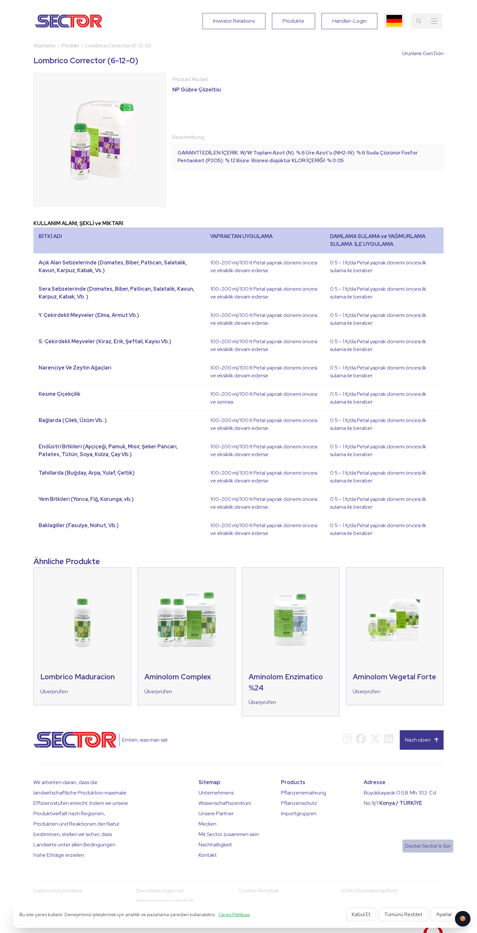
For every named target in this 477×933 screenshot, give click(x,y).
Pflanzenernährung (303, 792)
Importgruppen (299, 813)
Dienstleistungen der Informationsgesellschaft (165, 895)
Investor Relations (234, 21)
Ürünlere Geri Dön (423, 53)
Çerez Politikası (234, 914)
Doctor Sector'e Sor (428, 845)
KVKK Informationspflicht (369, 890)
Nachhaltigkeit (215, 844)
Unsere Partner (216, 813)
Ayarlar (444, 914)
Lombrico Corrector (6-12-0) (118, 45)
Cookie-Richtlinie (258, 890)
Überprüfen (54, 691)
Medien (207, 823)
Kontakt (208, 855)
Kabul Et (361, 914)
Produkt (70, 45)
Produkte (293, 21)
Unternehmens (216, 792)
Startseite (44, 45)
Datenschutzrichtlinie (57, 890)
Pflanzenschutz (299, 803)
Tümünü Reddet (403, 914)
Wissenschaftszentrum (225, 803)
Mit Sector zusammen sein (229, 834)
